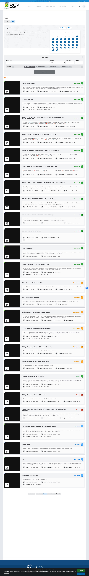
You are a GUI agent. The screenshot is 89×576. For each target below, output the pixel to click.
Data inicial (68, 60)
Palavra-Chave (9, 60)
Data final (77, 60)
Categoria (52, 60)
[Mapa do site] (48, 1)
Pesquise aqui (84, 6)
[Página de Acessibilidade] (50, 1)
